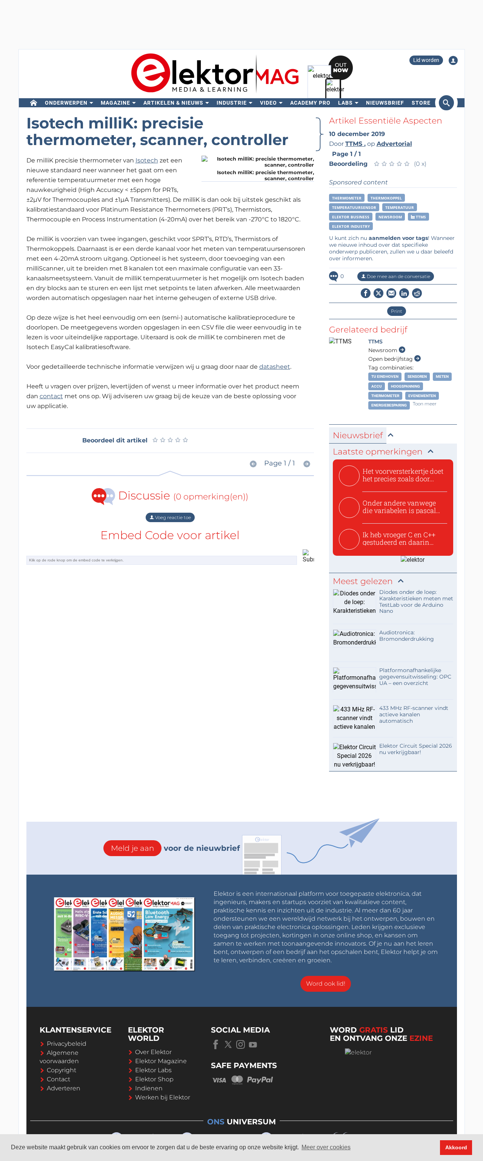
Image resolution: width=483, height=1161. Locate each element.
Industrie (232, 103)
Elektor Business (350, 217)
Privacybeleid (66, 1043)
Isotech (146, 160)
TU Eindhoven (384, 376)
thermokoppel (386, 198)
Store (421, 103)
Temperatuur (399, 207)
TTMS (420, 217)
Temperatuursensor (354, 207)
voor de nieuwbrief (175, 848)
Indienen (149, 1088)
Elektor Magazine (161, 1061)
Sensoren (417, 376)
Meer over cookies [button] (326, 1147)
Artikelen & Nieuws (173, 103)
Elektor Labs (153, 1070)
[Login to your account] (453, 60)
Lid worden (426, 60)
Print (396, 311)
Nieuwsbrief (385, 103)
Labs (345, 103)
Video (268, 103)
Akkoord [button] (456, 1147)
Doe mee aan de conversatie (398, 276)
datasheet (274, 366)
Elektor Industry (351, 226)
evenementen (422, 396)
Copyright (61, 1070)
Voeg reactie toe (172, 517)
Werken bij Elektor (162, 1097)
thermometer (346, 198)
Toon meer (425, 404)
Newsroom (390, 217)
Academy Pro (310, 103)
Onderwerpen (66, 103)
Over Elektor (153, 1052)
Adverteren (63, 1088)
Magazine (115, 103)
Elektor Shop (154, 1079)
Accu (376, 386)
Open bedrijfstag (391, 359)
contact (51, 396)
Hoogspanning (405, 386)
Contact (58, 1079)
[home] (33, 103)
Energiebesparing (389, 405)
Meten (442, 376)
